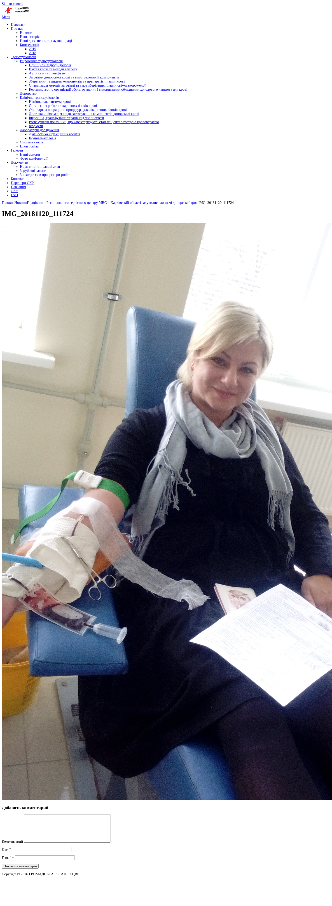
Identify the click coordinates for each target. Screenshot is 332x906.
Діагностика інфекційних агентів (54, 134)
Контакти (18, 179)
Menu (6, 17)
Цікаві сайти (29, 146)
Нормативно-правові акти (40, 166)
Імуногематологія (42, 138)
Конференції (29, 45)
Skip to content (12, 4)
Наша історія (30, 37)
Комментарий (12, 841)
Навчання (18, 187)
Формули (36, 126)
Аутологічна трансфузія (47, 73)
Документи (19, 162)
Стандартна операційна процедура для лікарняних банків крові (78, 110)
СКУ (14, 191)
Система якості (31, 142)
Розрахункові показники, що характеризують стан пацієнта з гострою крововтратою (94, 122)
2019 (32, 49)
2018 (32, 53)
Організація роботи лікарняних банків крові (63, 106)
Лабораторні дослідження (39, 130)
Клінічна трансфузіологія (39, 97)
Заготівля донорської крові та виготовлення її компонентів (74, 77)
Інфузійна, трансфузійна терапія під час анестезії (66, 118)
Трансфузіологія (23, 57)
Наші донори (30, 154)
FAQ (14, 195)
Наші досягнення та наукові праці (46, 41)
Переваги (18, 24)
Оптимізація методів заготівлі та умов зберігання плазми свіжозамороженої (87, 85)
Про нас (17, 28)
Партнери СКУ (22, 183)
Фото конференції (33, 158)
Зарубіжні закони (33, 170)
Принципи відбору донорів (50, 65)
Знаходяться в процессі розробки (45, 175)
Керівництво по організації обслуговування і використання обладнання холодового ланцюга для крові (108, 89)
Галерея (17, 150)
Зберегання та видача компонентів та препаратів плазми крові (77, 81)
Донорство (28, 93)
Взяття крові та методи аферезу (53, 69)
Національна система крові (50, 101)
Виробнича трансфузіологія (41, 61)
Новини (26, 32)
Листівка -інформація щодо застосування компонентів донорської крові (84, 114)
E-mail (8, 858)
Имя (6, 849)
